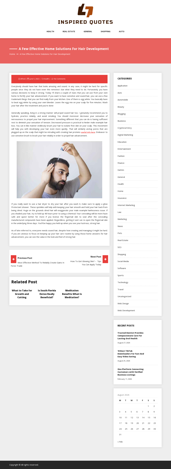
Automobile (123, 99)
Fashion (121, 156)
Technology (123, 282)
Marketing (122, 219)
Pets (120, 233)
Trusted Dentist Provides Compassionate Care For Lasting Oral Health (130, 336)
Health (50, 31)
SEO (119, 247)
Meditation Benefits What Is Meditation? (72, 294)
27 (137, 428)
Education (122, 142)
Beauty (121, 106)
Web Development (126, 310)
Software (122, 268)
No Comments (59, 79)
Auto (121, 31)
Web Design (123, 303)
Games (121, 170)
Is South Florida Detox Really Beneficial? (47, 294)
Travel (120, 289)
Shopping (105, 31)
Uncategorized (124, 296)
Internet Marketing (126, 205)
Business (122, 120)
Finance (121, 163)
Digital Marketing (125, 134)
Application (122, 85)
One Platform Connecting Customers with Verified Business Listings (130, 372)
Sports (121, 275)
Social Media (123, 261)
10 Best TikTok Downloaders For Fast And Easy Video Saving (131, 354)
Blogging (122, 113)
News (120, 226)
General (88, 31)
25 (126, 428)
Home (120, 191)
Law (119, 212)
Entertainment (124, 148)
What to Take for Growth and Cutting (22, 294)
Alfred (22, 79)
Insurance (122, 198)
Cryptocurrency (125, 127)
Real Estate (69, 31)
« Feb (120, 441)
